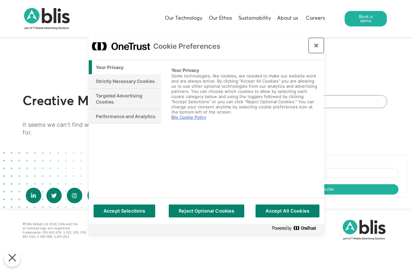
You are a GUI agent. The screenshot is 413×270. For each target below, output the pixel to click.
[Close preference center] (316, 45)
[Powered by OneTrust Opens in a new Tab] (296, 229)
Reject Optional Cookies (206, 211)
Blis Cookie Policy (188, 117)
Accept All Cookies (287, 211)
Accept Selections (124, 211)
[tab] (125, 67)
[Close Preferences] (12, 259)
